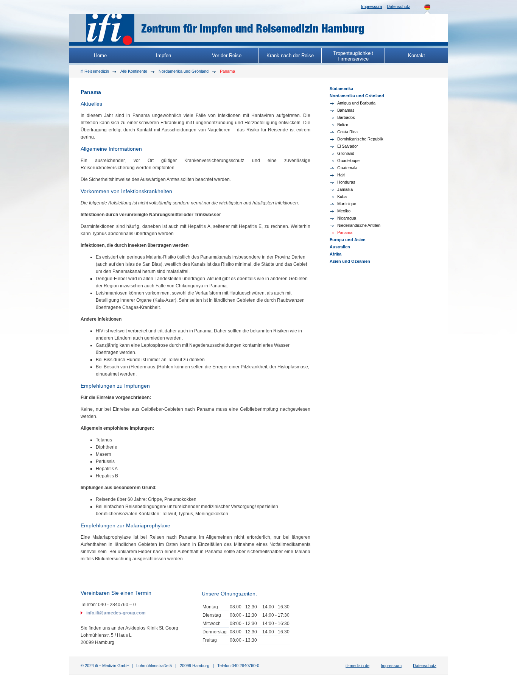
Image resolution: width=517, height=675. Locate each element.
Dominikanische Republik (360, 139)
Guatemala (347, 167)
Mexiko (343, 211)
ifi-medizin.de (357, 665)
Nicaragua (346, 218)
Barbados (346, 117)
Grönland (345, 153)
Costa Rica (347, 131)
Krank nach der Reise (290, 55)
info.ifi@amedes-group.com (116, 613)
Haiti (341, 175)
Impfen (163, 55)
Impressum (371, 6)
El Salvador (347, 146)
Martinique (346, 203)
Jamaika (345, 189)
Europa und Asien (348, 239)
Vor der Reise (226, 55)
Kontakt (416, 55)
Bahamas (346, 110)
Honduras (346, 182)
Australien (340, 247)
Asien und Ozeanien (350, 261)
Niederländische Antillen (358, 225)
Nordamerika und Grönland (184, 71)
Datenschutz (398, 6)
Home (100, 55)
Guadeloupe (348, 160)
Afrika (335, 254)
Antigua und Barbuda (356, 103)
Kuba (342, 196)
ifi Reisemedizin (95, 71)
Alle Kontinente (133, 71)
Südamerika (341, 88)
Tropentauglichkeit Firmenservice (353, 56)
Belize (342, 124)
